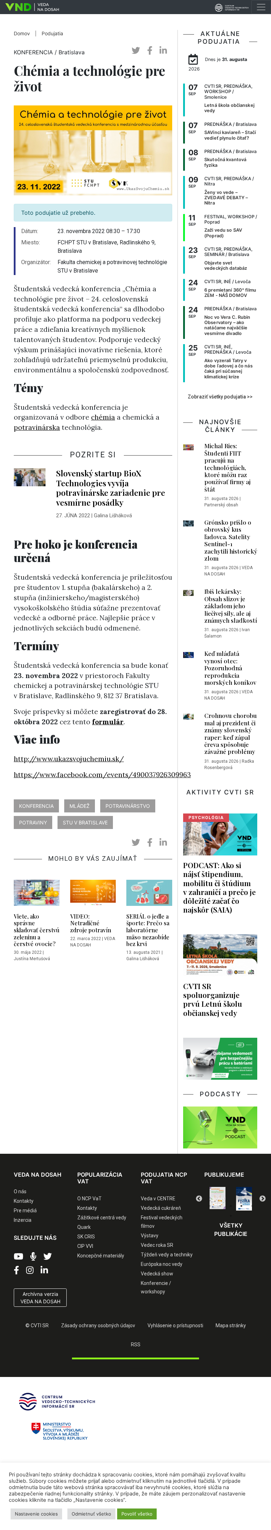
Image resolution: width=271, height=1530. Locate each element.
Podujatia (52, 33)
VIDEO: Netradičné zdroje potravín (90, 923)
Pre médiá (25, 1210)
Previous (199, 1198)
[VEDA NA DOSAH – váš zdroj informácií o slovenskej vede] (29, 7)
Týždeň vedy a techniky (167, 1254)
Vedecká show (157, 1273)
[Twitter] (47, 1257)
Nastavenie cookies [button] (36, 1514)
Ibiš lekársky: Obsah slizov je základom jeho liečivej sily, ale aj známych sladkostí (230, 605)
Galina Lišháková (113, 516)
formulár (108, 722)
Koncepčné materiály (100, 1255)
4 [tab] (241, 1205)
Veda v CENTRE (158, 1198)
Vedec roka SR (157, 1245)
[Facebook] (16, 1270)
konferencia (36, 806)
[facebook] (149, 50)
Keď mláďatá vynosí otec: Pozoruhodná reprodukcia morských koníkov (230, 668)
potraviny (33, 822)
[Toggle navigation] (261, 7)
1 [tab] (209, 1205)
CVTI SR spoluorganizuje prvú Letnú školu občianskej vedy (212, 999)
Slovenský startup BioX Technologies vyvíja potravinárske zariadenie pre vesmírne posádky (110, 488)
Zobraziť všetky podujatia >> (220, 397)
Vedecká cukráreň (161, 1208)
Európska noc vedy (161, 1264)
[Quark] (244, 1199)
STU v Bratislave (85, 822)
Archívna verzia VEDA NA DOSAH (40, 1297)
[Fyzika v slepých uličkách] (217, 1199)
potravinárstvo (128, 806)
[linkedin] (163, 50)
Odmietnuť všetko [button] (91, 1514)
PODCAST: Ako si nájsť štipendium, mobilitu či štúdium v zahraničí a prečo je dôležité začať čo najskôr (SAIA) (219, 887)
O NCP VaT (89, 1198)
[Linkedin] (44, 1270)
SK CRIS (86, 1236)
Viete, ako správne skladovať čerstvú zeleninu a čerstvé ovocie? (36, 929)
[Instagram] (30, 1270)
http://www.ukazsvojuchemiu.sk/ (69, 759)
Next (262, 1198)
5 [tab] (251, 1205)
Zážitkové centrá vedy (101, 1217)
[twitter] (136, 50)
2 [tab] (220, 1205)
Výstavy (149, 1235)
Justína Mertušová (32, 958)
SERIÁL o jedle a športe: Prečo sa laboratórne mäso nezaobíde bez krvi (147, 929)
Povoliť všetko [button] (136, 1514)
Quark (84, 1227)
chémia (103, 417)
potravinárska (37, 427)
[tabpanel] (217, 1199)
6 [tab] (230, 1215)
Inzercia (22, 1220)
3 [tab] (230, 1205)
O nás (20, 1191)
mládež (80, 806)
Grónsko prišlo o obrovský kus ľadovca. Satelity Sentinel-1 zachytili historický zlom (230, 540)
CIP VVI (85, 1246)
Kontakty (24, 1201)
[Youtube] (18, 1257)
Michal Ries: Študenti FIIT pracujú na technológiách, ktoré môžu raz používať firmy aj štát (227, 467)
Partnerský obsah (221, 504)
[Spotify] (33, 1257)
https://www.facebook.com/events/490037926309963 (102, 774)
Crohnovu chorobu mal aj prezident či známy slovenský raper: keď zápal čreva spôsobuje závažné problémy (230, 733)
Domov (22, 33)
